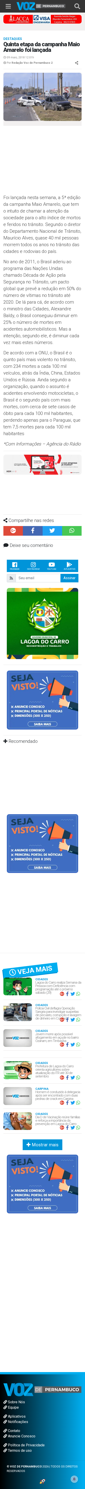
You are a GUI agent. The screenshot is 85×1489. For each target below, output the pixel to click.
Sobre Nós (16, 1369)
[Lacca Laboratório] (42, 19)
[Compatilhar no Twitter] (52, 498)
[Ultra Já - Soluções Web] (42, 1449)
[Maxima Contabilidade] (42, 464)
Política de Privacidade (26, 1412)
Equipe (13, 1375)
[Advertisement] (41, 162)
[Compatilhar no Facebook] (32, 498)
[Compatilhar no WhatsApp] (72, 498)
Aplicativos (16, 1384)
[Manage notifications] (74, 1479)
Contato (13, 1398)
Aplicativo (69, 536)
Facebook (14, 536)
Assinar (69, 545)
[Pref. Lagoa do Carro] (42, 591)
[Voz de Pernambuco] (41, 6)
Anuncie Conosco (21, 1403)
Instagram (33, 536)
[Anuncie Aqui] (42, 667)
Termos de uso (19, 1418)
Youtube (51, 536)
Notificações (17, 1389)
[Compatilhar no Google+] (13, 498)
